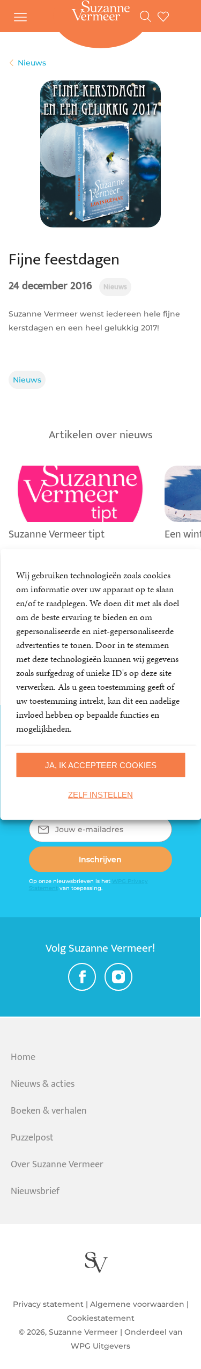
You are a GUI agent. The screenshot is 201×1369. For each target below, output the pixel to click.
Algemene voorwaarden (137, 1304)
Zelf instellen (100, 794)
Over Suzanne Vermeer (57, 1165)
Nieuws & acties (43, 1084)
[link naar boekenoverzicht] (149, 16)
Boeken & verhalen (49, 1111)
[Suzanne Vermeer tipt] (80, 548)
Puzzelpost (32, 1138)
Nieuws (27, 380)
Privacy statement (48, 1304)
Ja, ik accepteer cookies (101, 764)
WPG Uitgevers (100, 1346)
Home (23, 1057)
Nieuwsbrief (35, 1191)
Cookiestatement (101, 1318)
